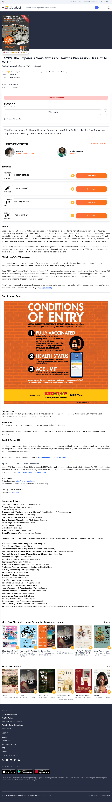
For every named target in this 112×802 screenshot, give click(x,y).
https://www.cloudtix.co (25, 481)
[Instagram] (3, 760)
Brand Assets (6, 728)
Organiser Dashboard (9, 714)
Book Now (91, 176)
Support (94, 2)
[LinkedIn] (19, 760)
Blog (3, 748)
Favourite (54, 112)
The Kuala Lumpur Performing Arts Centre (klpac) (21, 66)
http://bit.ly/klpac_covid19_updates (51, 457)
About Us (5, 737)
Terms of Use (105, 795)
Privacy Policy (93, 795)
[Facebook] (7, 760)
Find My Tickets (7, 718)
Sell (80, 2)
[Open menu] (3, 7)
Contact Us (6, 741)
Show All (107, 622)
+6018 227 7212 (17, 492)
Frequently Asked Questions (12, 721)
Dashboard (73, 2)
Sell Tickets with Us (9, 744)
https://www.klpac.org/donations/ (31, 472)
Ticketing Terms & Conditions (12, 725)
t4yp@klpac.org (45, 287)
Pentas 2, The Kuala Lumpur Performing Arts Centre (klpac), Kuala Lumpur (39, 72)
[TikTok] (15, 760)
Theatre (15, 87)
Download (86, 2)
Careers (5, 751)
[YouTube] (11, 760)
